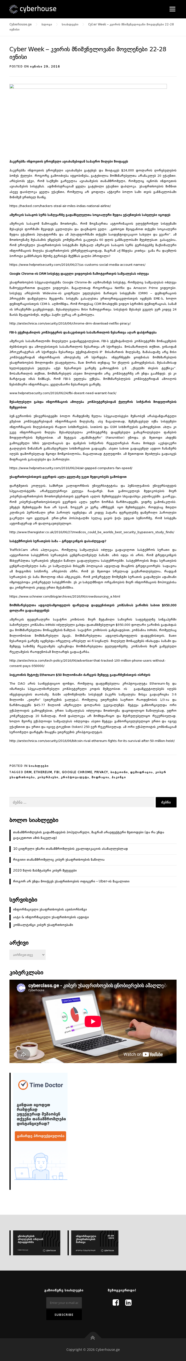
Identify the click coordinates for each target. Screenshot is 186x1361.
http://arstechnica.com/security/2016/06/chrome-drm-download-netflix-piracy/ (70, 323)
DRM (28, 772)
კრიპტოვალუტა (75, 777)
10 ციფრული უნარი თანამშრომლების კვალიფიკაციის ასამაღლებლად (70, 849)
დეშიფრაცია (141, 772)
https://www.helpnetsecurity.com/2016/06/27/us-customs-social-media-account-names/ (77, 264)
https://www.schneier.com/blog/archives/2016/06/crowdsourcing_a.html (64, 596)
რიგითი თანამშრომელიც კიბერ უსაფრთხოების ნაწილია (59, 859)
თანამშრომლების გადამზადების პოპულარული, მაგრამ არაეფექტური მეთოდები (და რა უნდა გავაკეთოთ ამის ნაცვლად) (88, 835)
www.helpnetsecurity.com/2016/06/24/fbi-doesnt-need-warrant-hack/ (62, 393)
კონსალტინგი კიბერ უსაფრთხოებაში (43, 925)
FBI (57, 772)
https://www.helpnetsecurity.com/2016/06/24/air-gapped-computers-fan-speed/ (70, 468)
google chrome (77, 772)
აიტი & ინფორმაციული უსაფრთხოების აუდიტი (51, 917)
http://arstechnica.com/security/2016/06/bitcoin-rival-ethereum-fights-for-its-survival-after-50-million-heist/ (92, 741)
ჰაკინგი (119, 777)
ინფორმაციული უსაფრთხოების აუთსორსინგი (50, 909)
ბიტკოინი (119, 772)
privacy (101, 772)
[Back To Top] (93, 1338)
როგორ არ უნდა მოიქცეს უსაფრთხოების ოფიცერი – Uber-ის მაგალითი (71, 881)
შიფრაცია (100, 777)
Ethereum (43, 772)
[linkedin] (128, 1303)
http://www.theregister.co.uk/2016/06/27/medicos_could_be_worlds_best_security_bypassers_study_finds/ (91, 532)
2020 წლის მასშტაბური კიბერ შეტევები (45, 870)
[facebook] (116, 1303)
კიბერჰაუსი (48, 777)
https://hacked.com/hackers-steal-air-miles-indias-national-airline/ (60, 206)
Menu (172, 9)
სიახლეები (39, 766)
